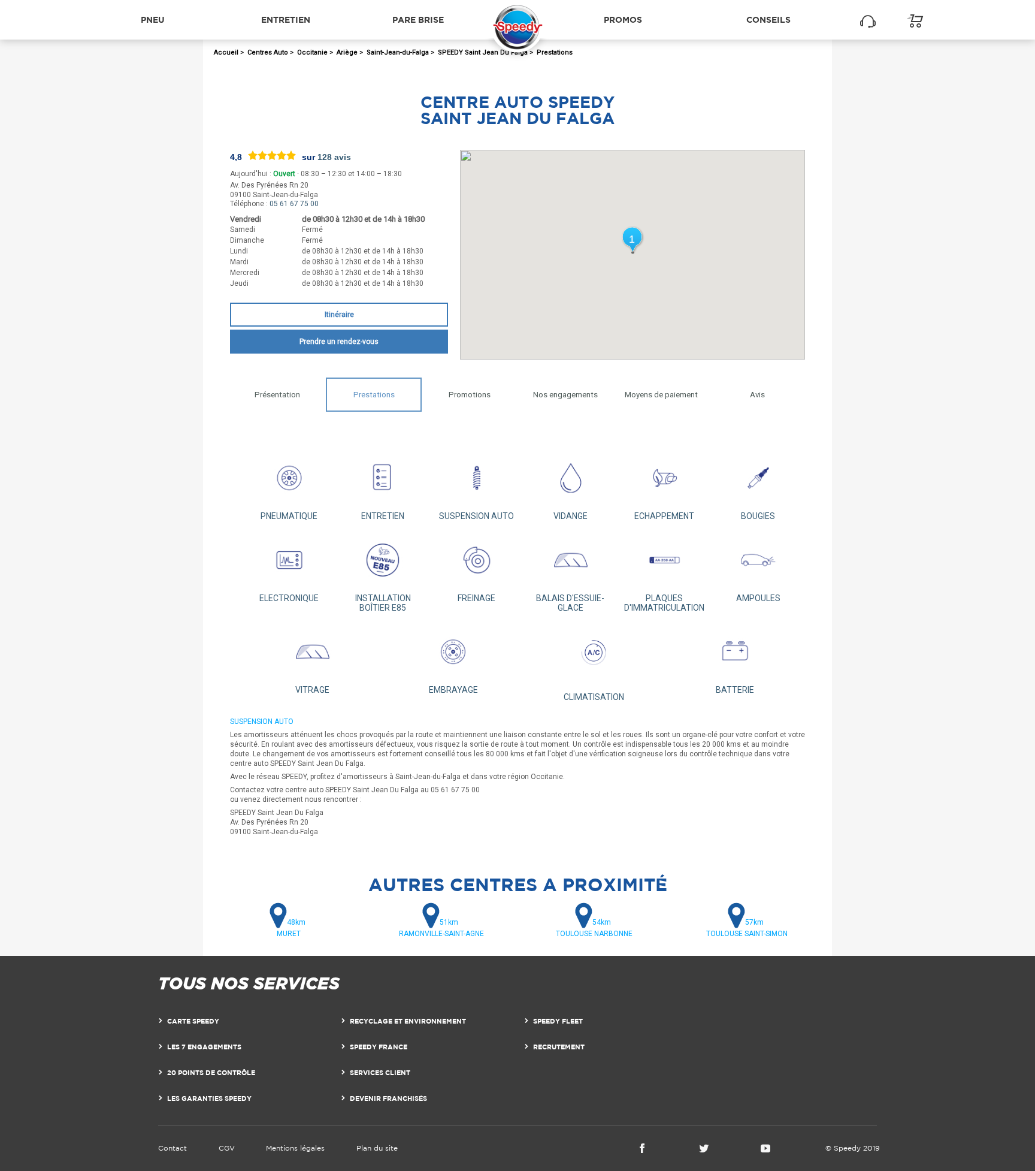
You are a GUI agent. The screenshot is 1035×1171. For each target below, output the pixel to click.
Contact (172, 1148)
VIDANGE (570, 516)
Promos (623, 19)
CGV (227, 1148)
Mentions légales (295, 1148)
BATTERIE (735, 690)
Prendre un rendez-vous (339, 341)
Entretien (285, 19)
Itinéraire (339, 314)
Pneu (153, 19)
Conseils (768, 19)
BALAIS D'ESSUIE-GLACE (570, 602)
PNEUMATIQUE (289, 516)
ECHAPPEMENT (664, 516)
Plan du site (377, 1148)
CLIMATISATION (594, 696)
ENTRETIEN (382, 516)
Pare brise (418, 19)
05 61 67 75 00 (294, 204)
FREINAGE (476, 598)
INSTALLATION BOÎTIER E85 (383, 602)
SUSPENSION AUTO (476, 516)
